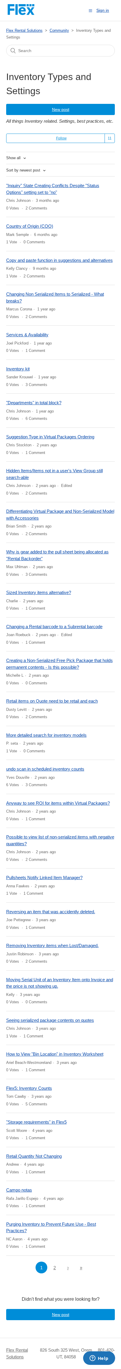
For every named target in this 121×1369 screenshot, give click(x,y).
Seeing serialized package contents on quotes (50, 1020)
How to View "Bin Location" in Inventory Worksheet (54, 1054)
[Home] (21, 13)
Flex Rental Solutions (24, 30)
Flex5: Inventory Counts (29, 1088)
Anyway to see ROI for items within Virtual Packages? (58, 803)
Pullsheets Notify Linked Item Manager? (44, 877)
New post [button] (60, 109)
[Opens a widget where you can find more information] (99, 1358)
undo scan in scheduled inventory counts (45, 768)
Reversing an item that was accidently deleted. (50, 911)
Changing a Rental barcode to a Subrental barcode (54, 626)
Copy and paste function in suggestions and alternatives (59, 260)
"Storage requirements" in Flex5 (36, 1122)
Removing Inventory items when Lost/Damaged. (52, 945)
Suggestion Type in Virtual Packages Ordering (50, 436)
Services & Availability (27, 334)
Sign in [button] (102, 10)
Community (59, 30)
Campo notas (19, 1189)
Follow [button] (61, 138)
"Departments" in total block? (33, 402)
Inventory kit (18, 368)
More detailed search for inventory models (46, 735)
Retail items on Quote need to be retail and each (52, 700)
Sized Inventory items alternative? (38, 592)
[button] (90, 10)
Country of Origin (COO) (29, 226)
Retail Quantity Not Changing (34, 1156)
